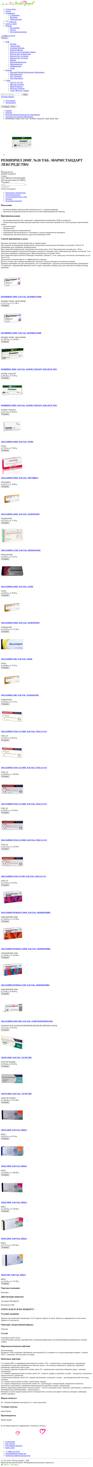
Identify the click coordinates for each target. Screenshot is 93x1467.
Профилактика (15, 66)
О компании (10, 13)
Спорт (12, 68)
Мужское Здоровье (17, 88)
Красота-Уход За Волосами (20, 54)
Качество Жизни (16, 50)
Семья (7, 80)
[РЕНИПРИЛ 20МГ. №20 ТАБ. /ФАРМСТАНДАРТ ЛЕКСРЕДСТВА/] (22, 155)
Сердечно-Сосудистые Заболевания (19, 117)
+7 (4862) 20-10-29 (8, 36)
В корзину (5, 187)
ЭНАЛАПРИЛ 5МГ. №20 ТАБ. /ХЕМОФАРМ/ (20, 695)
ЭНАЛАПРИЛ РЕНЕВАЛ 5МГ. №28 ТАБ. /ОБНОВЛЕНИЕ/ (25, 985)
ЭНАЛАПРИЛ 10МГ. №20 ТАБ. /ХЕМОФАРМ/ (20, 514)
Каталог (4, 38)
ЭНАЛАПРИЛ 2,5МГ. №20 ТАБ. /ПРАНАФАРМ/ (21, 550)
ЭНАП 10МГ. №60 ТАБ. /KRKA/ (14, 1166)
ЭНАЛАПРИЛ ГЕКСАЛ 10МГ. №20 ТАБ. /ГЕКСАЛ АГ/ (24, 731)
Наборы (13, 60)
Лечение (8, 70)
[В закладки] (2, 170)
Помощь (8, 26)
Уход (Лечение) (16, 76)
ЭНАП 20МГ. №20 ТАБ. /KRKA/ (14, 1202)
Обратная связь (16, 19)
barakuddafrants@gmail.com (15, 1453)
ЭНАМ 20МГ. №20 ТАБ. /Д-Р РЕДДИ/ (16, 1094)
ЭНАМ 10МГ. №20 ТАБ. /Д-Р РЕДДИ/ (16, 1057)
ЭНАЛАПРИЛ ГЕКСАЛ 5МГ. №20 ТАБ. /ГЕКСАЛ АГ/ (23, 876)
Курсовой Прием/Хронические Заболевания (27, 72)
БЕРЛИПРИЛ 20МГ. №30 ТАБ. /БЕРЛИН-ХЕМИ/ (21, 333)
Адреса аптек (10, 9)
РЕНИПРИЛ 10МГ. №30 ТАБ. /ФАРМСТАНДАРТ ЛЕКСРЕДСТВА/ (29, 369)
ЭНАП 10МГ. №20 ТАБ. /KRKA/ (14, 1130)
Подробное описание (13, 201)
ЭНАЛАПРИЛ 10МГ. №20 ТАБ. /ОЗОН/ (17, 442)
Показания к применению (15, 193)
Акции (8, 11)
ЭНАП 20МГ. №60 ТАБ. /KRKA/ (14, 1239)
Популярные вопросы (18, 32)
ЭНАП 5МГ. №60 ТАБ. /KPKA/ (13, 1275)
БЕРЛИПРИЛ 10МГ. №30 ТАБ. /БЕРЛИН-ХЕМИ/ (21, 297)
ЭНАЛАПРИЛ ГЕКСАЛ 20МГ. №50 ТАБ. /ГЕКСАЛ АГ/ (24, 840)
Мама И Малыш (16, 86)
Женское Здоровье (17, 84)
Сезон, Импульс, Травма (19, 90)
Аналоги (8, 199)
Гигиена (13, 44)
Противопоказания (12, 195)
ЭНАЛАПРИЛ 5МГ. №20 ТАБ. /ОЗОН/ (16, 659)
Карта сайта (10, 1448)
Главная (8, 111)
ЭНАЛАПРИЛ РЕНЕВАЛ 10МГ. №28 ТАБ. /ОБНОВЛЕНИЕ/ (26, 912)
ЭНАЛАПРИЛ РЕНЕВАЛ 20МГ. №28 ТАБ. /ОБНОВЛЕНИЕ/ (26, 949)
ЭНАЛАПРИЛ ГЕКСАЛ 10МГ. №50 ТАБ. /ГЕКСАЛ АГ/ (24, 768)
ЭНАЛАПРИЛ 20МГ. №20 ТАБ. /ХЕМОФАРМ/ (20, 623)
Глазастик (12, 22)
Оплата (13, 30)
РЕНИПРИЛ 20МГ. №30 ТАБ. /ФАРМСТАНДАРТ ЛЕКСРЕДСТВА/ (29, 405)
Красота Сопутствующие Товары (23, 52)
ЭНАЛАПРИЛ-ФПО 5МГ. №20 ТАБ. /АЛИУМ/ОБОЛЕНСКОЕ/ (27, 1021)
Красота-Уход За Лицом (19, 56)
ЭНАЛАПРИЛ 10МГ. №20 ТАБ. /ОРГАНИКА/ (19, 478)
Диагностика (15, 46)
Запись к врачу (11, 24)
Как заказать (15, 28)
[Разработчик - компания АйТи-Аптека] (9, 1465)
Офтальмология (16, 64)
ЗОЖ (7, 42)
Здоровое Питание (17, 48)
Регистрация (10, 101)
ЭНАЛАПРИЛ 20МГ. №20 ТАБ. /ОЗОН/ (17, 587)
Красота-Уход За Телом (19, 58)
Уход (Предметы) (16, 78)
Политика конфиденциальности (17, 1456)
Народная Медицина (18, 62)
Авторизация (10, 103)
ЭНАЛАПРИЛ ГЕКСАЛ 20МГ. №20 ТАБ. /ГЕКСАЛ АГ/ (24, 804)
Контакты (14, 17)
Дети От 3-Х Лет (16, 82)
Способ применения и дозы (16, 197)
